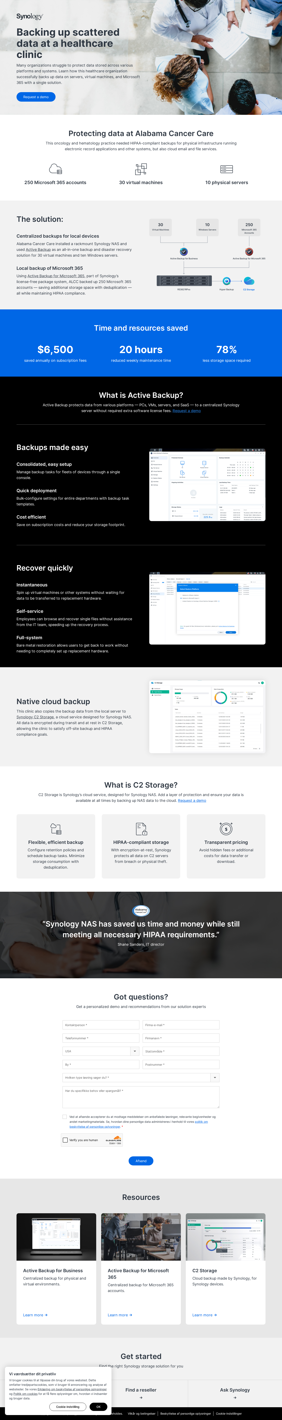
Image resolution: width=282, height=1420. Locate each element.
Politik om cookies (25, 1393)
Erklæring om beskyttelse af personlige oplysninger (72, 1389)
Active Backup (38, 249)
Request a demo (36, 97)
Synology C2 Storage (35, 717)
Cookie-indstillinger (229, 1413)
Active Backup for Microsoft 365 (55, 276)
